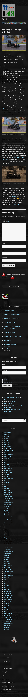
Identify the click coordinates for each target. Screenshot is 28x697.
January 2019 (7, 615)
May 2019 (6, 607)
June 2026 (6, 436)
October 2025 (7, 452)
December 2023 (8, 496)
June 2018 (6, 629)
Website (4, 257)
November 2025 (8, 450)
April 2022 (6, 537)
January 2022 (7, 543)
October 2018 (7, 621)
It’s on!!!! (6, 348)
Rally (3, 675)
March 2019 (7, 611)
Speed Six (16, 204)
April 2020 (6, 585)
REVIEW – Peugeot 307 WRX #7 (12, 336)
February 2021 (8, 565)
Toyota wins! (7, 340)
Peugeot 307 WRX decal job (11, 318)
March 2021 (7, 563)
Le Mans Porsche (7, 668)
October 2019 (7, 597)
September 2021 (8, 551)
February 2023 (8, 517)
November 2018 (8, 619)
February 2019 (8, 613)
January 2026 (7, 446)
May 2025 (6, 462)
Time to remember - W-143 (11, 397)
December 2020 (8, 569)
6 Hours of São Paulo (9, 332)
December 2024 (8, 472)
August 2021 (7, 553)
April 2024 (6, 488)
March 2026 (7, 442)
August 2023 (7, 504)
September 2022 (8, 527)
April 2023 (6, 512)
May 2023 (6, 510)
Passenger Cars (6, 689)
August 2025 (7, 456)
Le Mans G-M (6, 661)
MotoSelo (6, 409)
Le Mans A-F (5, 658)
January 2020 (7, 591)
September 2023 (8, 502)
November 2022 (8, 523)
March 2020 (7, 587)
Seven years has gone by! (11, 344)
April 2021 (6, 561)
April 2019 (6, 609)
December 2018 (8, 617)
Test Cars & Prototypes (8, 686)
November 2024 (8, 474)
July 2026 (6, 434)
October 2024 (7, 476)
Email (4, 250)
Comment (5, 221)
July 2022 (6, 531)
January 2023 (7, 519)
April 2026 (7, 440)
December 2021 (8, 545)
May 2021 (6, 559)
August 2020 (7, 577)
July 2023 (6, 506)
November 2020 (8, 571)
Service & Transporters (8, 682)
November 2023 (8, 498)
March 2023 (7, 515)
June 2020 (6, 581)
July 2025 (6, 458)
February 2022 (8, 541)
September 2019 (8, 599)
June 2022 (6, 533)
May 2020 (6, 583)
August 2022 (7, 529)
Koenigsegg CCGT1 (9, 310)
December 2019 (8, 593)
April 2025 (6, 464)
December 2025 (8, 448)
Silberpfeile (5, 672)
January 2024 (7, 494)
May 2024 (6, 486)
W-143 (4, 19)
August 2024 (7, 480)
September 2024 (8, 478)
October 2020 (7, 573)
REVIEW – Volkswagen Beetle (12, 314)
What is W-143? (14, 286)
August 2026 (7, 432)
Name (4, 243)
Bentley (14, 196)
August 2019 (7, 601)
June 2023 (6, 508)
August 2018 (7, 625)
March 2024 (7, 490)
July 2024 (6, 482)
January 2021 (7, 567)
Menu (23, 12)
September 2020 (8, 575)
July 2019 (6, 603)
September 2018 (8, 623)
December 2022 (8, 521)
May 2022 (6, 535)
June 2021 (6, 557)
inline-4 (22, 88)
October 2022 (7, 525)
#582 (3, 108)
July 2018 (6, 627)
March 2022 (7, 539)
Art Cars (13, 401)
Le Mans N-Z (5, 665)
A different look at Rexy (10, 322)
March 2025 (7, 466)
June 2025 (6, 460)
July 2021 (6, 555)
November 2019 (8, 595)
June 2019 (6, 605)
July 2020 (6, 579)
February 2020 (8, 589)
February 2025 (8, 468)
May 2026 (6, 438)
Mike (5, 403)
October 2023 (7, 500)
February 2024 (8, 492)
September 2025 (8, 454)
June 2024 (6, 484)
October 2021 (7, 549)
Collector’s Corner (7, 654)
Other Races (5, 679)
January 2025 (7, 470)
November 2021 (8, 547)
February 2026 (8, 444)
